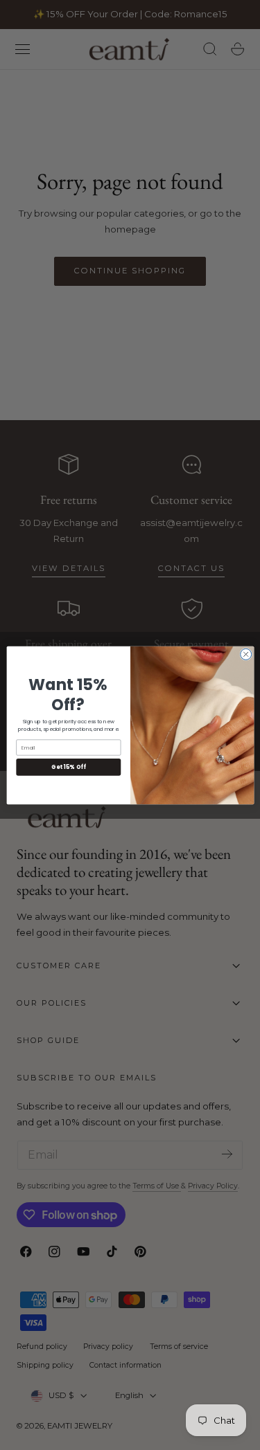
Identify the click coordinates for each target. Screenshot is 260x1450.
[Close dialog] (245, 654)
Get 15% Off (68, 766)
